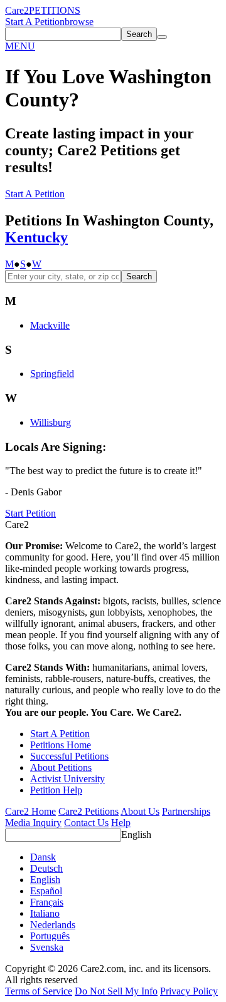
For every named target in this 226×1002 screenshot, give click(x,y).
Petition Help (56, 790)
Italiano (45, 913)
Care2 (17, 10)
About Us (140, 811)
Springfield (52, 373)
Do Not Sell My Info (116, 991)
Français (46, 902)
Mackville (50, 325)
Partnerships (186, 811)
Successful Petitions (69, 756)
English (136, 834)
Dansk (43, 857)
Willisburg (50, 422)
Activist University (67, 778)
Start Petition (30, 513)
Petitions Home (60, 745)
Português (50, 936)
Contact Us (86, 822)
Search (139, 276)
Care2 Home (30, 811)
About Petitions (61, 767)
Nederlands (52, 924)
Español (46, 891)
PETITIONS (54, 10)
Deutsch (46, 868)
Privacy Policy (189, 991)
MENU (20, 46)
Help (121, 822)
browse (79, 21)
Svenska (46, 947)
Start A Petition (35, 21)
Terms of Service (38, 991)
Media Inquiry (33, 822)
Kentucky (36, 237)
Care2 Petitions (88, 811)
